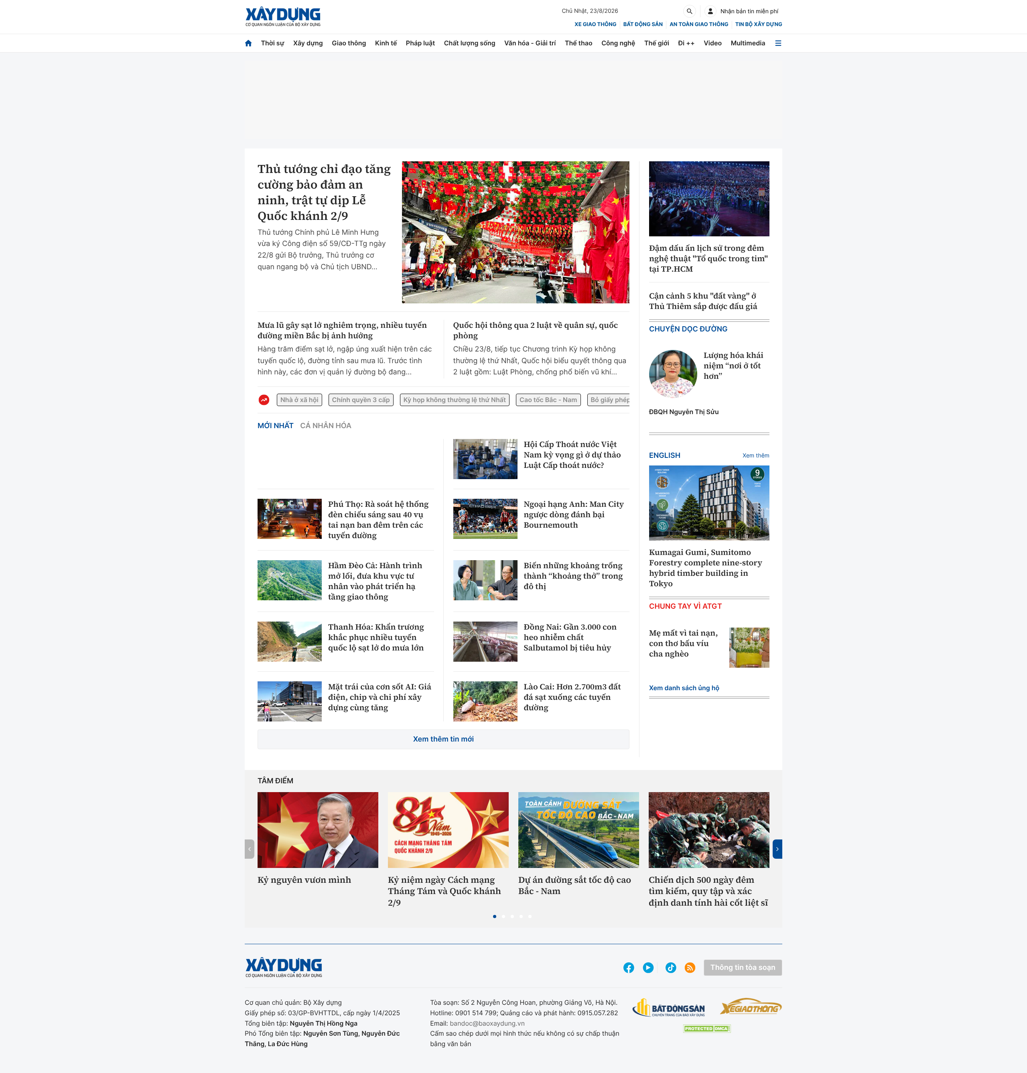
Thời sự (272, 43)
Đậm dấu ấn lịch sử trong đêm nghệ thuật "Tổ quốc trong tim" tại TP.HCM (708, 258)
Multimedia (748, 43)
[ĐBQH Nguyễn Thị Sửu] (673, 374)
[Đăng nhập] (710, 11)
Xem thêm (756, 455)
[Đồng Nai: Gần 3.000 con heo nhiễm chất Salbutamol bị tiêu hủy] (485, 642)
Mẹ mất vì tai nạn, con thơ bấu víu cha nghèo (683, 643)
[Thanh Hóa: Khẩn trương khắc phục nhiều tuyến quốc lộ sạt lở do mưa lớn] (290, 642)
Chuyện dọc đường (688, 329)
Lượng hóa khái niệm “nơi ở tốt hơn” (733, 365)
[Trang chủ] (248, 43)
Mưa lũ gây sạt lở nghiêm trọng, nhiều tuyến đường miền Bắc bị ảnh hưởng (342, 330)
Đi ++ (686, 43)
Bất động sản (643, 24)
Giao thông (349, 43)
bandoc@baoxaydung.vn (487, 1023)
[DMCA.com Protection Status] (707, 1028)
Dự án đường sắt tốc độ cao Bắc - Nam (574, 885)
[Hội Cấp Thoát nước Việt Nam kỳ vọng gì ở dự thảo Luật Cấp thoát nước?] (485, 459)
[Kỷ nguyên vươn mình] (318, 830)
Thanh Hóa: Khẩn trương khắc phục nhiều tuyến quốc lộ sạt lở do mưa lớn (376, 637)
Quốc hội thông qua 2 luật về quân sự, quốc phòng (535, 330)
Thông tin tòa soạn (742, 967)
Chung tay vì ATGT (685, 606)
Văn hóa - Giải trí (530, 43)
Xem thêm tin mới (443, 739)
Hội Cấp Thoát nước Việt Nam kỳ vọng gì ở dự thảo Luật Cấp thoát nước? (572, 454)
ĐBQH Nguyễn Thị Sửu (684, 412)
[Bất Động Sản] (669, 1008)
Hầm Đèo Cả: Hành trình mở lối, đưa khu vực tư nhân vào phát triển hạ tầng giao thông (375, 581)
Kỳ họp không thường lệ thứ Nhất (455, 400)
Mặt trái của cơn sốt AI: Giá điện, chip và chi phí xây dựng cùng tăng (379, 697)
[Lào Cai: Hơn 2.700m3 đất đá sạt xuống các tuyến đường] (485, 701)
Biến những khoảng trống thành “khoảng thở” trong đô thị (573, 575)
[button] (494, 916)
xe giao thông (595, 24)
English (664, 455)
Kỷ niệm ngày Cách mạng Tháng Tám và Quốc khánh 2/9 (444, 891)
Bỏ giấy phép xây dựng (626, 400)
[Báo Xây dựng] (283, 16)
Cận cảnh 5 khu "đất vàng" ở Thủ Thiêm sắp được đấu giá (703, 301)
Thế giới (656, 43)
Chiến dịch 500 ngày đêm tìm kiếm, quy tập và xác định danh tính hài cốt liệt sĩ (708, 891)
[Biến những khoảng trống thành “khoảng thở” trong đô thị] (485, 580)
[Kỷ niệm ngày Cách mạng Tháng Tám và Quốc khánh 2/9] (448, 830)
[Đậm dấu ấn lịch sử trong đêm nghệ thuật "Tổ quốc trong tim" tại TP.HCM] (709, 199)
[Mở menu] (778, 43)
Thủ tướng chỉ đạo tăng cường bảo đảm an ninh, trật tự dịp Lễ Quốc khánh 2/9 (324, 192)
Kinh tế (386, 43)
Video (713, 43)
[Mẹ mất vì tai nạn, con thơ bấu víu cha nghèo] (749, 648)
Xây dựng (308, 43)
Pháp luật (420, 43)
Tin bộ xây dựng (758, 24)
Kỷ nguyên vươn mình (304, 880)
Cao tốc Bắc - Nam (548, 400)
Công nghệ (618, 43)
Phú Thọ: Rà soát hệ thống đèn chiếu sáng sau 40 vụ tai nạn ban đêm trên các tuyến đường (378, 520)
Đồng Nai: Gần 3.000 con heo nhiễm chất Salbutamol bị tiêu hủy (570, 637)
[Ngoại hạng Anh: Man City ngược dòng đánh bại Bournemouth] (485, 519)
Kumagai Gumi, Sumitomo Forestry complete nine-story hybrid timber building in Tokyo (705, 568)
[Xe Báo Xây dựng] (751, 1006)
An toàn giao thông (699, 24)
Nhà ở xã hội (299, 400)
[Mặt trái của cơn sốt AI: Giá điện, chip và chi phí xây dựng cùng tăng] (290, 701)
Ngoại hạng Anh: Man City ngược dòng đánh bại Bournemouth (574, 514)
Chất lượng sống (469, 43)
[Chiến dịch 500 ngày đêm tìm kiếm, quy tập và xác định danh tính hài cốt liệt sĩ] (709, 830)
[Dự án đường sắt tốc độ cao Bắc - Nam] (578, 830)
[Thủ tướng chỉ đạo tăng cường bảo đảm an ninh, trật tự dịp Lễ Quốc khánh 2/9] (515, 232)
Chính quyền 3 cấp (361, 400)
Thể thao (579, 43)
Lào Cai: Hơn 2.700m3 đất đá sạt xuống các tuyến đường (572, 697)
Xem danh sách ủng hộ (684, 688)
